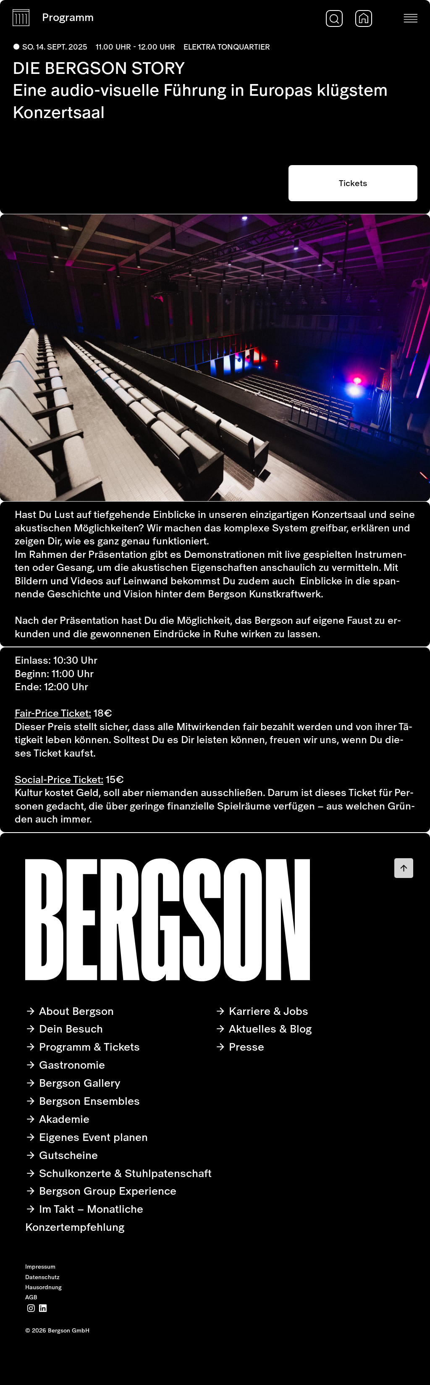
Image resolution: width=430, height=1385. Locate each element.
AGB (31, 1297)
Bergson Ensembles (88, 1101)
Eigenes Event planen (92, 1137)
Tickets (353, 183)
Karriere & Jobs (267, 1011)
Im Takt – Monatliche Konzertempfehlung (84, 1218)
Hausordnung (43, 1287)
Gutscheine (67, 1155)
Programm (68, 17)
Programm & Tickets (88, 1046)
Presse (245, 1046)
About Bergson (75, 1011)
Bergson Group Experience (106, 1191)
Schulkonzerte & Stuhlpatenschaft (124, 1173)
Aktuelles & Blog (269, 1028)
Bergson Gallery (78, 1083)
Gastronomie (70, 1064)
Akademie (62, 1119)
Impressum (40, 1266)
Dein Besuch (69, 1028)
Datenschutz (42, 1277)
